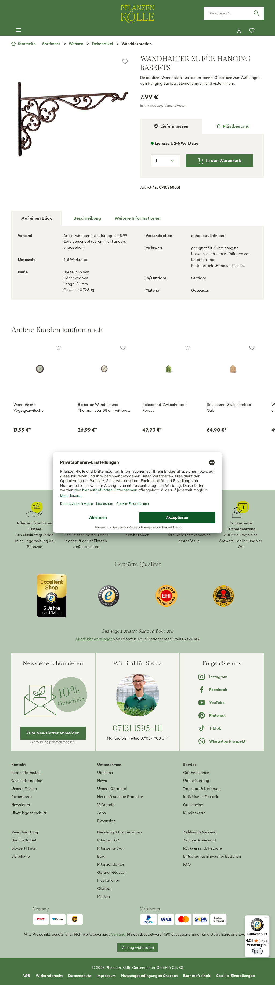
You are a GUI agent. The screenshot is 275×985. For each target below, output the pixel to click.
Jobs (101, 812)
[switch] (257, 951)
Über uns (105, 772)
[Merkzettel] (251, 30)
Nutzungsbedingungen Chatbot (149, 975)
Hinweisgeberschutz (29, 812)
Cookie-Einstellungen (235, 975)
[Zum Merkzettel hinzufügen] (125, 61)
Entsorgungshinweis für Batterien (212, 856)
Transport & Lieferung (202, 788)
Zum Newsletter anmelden (52, 733)
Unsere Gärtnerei (112, 788)
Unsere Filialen (24, 788)
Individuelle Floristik (200, 796)
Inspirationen (108, 880)
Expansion (106, 820)
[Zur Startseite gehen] (137, 13)
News (102, 780)
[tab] (233, 126)
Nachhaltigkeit (23, 840)
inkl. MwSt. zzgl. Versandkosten (163, 106)
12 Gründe (105, 804)
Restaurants (21, 796)
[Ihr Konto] (239, 30)
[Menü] (18, 30)
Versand (118, 934)
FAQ (187, 864)
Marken (103, 896)
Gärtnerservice (196, 772)
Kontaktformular (25, 772)
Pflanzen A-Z (108, 840)
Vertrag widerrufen (137, 947)
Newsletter (20, 804)
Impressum (106, 975)
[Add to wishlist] (58, 347)
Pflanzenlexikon (111, 848)
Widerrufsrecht (49, 975)
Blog (101, 856)
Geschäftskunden (26, 780)
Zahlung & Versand (199, 840)
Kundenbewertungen (94, 639)
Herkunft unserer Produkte (120, 796)
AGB (26, 975)
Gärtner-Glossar (111, 872)
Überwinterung (196, 780)
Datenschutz (79, 975)
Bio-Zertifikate (23, 848)
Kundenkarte (194, 812)
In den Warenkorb (223, 160)
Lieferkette (20, 856)
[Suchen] (256, 13)
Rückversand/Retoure (202, 848)
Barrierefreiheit (197, 975)
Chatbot (104, 888)
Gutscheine (193, 804)
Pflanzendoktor (110, 864)
